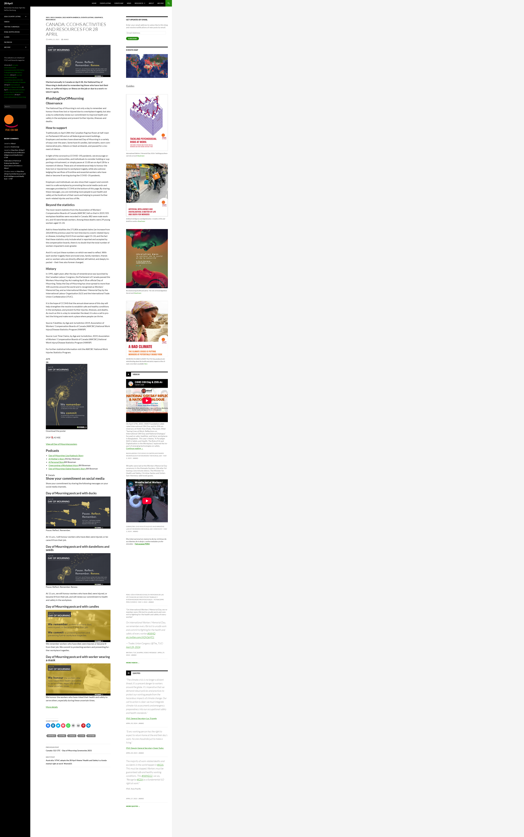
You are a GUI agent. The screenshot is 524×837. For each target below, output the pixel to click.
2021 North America (71, 17)
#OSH (140, 779)
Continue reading (134, 448)
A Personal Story (56, 462)
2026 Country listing (12, 16)
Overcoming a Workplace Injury (64, 465)
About (151, 3)
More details (52, 707)
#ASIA (160, 764)
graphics (98, 17)
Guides (6, 37)
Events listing (105, 3)
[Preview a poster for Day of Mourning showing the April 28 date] (66, 396)
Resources (139, 3)
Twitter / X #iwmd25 (11, 27)
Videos (136, 374)
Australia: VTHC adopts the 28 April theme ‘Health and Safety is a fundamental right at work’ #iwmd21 (76, 760)
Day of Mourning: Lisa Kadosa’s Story (66, 455)
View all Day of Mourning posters (61, 444)
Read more (141, 156)
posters (91, 736)
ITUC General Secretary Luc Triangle (141, 718)
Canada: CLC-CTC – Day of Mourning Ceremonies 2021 (69, 749)
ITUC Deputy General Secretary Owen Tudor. (145, 748)
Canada (72, 736)
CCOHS (81, 736)
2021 (48, 17)
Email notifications (12, 32)
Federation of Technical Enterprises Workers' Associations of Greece (12, 163)
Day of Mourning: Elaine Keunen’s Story (67, 468)
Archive (160, 3)
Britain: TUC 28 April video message (141, 653)
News (129, 3)
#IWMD (151, 633)
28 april (62, 736)
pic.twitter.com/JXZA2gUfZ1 (140, 637)
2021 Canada (56, 17)
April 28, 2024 (133, 647)
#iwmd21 (51, 736)
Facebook (8, 42)
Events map (118, 3)
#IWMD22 (147, 775)
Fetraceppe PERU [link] (142, 544)
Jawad (66, 39)
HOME (94, 3)
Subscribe (132, 39)
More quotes (133, 806)
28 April (8, 3)
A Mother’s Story (57, 458)
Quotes (136, 673)
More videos (132, 663)
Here (146, 364)
